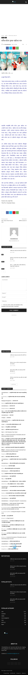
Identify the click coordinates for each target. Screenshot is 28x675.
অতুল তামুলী (3, 515)
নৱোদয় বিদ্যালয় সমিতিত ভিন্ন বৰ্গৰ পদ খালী (12, 456)
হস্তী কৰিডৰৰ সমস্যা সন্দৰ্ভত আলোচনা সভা (12, 429)
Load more (13, 384)
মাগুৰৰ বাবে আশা (15, 400)
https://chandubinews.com (14, 240)
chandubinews (7, 44)
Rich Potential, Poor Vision (11, 432)
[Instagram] (12, 663)
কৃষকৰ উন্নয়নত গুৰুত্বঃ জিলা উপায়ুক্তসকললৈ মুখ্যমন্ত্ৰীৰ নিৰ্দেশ (15, 447)
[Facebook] (7, 48)
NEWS (6, 35)
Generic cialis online (5, 420)
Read (2, 427)
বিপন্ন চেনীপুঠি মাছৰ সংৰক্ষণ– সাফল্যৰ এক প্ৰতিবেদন (18, 481)
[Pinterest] (14, 48)
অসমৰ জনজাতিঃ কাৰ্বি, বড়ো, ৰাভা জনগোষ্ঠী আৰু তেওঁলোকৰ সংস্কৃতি (16, 493)
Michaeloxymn (4, 471)
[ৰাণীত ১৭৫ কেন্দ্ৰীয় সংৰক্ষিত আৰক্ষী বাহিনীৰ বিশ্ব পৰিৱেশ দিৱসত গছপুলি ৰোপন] (5, 266)
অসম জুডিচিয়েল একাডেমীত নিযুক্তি (11, 427)
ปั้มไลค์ (2, 450)
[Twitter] (10, 48)
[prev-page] (2, 272)
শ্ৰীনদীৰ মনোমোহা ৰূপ (23, 220)
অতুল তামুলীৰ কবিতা (13, 476)
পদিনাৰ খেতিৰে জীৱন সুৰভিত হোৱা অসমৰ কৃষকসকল (17, 463)
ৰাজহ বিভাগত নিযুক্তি (12, 465)
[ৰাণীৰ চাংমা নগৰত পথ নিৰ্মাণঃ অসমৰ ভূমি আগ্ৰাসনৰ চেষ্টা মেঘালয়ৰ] (5, 364)
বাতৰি (5, 37)
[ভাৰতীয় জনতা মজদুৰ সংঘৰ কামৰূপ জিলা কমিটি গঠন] (5, 252)
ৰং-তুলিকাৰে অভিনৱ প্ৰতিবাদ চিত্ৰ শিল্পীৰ (15, 543)
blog (2, 411)
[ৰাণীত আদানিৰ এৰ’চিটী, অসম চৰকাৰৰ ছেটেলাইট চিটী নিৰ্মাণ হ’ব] (5, 372)
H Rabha (3, 417)
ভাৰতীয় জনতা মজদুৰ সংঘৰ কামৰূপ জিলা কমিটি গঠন (18, 250)
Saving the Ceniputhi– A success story (18, 500)
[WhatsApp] (17, 48)
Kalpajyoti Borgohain (6, 400)
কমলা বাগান (11, 415)
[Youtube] (19, 663)
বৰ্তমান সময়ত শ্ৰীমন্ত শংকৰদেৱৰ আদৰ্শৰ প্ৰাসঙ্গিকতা (17, 490)
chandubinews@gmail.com (13, 653)
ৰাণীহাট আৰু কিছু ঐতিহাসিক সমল (11, 454)
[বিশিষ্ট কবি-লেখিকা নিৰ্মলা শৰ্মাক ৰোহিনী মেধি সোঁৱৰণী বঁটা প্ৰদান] (5, 259)
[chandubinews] (2, 44)
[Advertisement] (14, 19)
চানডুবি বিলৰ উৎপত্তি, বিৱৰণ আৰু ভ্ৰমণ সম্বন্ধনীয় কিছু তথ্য (14, 403)
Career (2, 424)
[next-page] (5, 272)
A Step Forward (9, 518)
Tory (2, 478)
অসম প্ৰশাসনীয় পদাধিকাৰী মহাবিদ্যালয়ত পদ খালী (13, 424)
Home (2, 35)
